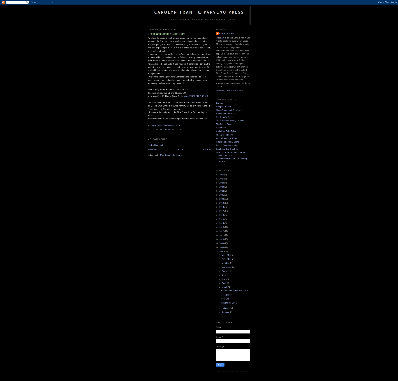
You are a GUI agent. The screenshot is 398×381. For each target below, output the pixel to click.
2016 (221, 215)
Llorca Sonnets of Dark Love (229, 110)
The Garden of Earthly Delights (230, 121)
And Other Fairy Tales (226, 131)
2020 (221, 199)
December (227, 255)
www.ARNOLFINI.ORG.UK (196, 96)
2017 (221, 211)
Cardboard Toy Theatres (227, 149)
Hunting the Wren (229, 303)
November (227, 259)
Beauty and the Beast (226, 113)
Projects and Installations (227, 142)
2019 (221, 203)
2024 (221, 183)
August (225, 271)
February (226, 308)
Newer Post (153, 149)
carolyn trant (226, 33)
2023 (221, 187)
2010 (221, 239)
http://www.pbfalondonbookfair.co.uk (164, 125)
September (227, 267)
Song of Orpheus (223, 106)
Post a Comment (155, 145)
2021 (221, 195)
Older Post (206, 149)
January (226, 312)
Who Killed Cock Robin (226, 138)
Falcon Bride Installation (227, 145)
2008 (221, 247)
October (226, 263)
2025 (221, 179)
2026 (221, 175)
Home (180, 149)
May (224, 279)
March (225, 287)
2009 (221, 243)
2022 (221, 191)
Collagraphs (226, 295)
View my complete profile (229, 90)
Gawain (219, 103)
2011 (221, 235)
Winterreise (221, 128)
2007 (221, 251)
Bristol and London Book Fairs (234, 291)
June (224, 275)
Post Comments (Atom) (171, 155)
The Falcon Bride (223, 124)
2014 (221, 223)
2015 (221, 219)
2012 (221, 231)
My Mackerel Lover (224, 135)
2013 (221, 227)
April (224, 283)
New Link (225, 299)
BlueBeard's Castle (224, 117)
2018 (221, 207)
